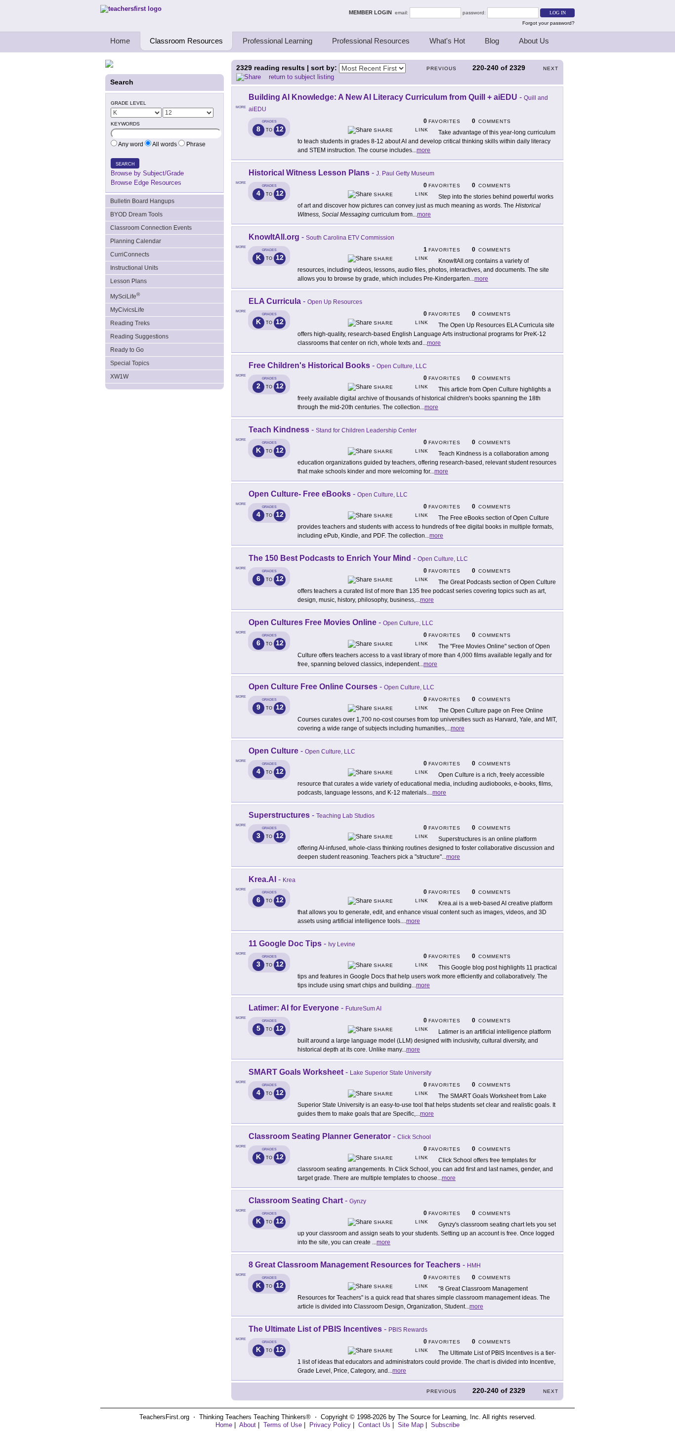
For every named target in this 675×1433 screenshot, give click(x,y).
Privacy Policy (330, 1425)
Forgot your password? (548, 23)
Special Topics (129, 363)
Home (120, 41)
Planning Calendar (135, 241)
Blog (492, 41)
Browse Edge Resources (146, 182)
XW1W (119, 376)
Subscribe (445, 1425)
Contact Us (374, 1425)
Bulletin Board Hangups (142, 201)
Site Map (410, 1425)
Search (125, 164)
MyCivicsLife (127, 309)
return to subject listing (301, 77)
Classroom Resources (186, 41)
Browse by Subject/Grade (147, 173)
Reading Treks (130, 323)
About (247, 1425)
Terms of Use (282, 1425)
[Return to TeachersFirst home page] (131, 8)
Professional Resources (371, 41)
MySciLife (125, 296)
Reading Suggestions (139, 336)
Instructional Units (134, 267)
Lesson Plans (128, 281)
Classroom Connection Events (151, 227)
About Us (534, 41)
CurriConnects (129, 254)
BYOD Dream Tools (136, 214)
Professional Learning (277, 41)
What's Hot (447, 41)
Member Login (372, 12)
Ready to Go (127, 349)
